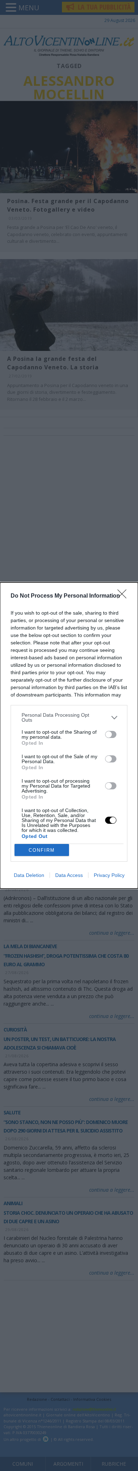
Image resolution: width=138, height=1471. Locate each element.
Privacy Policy (109, 875)
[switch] (110, 734)
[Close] (124, 596)
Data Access (69, 875)
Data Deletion (29, 875)
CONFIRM (42, 850)
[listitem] (69, 717)
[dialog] (69, 735)
